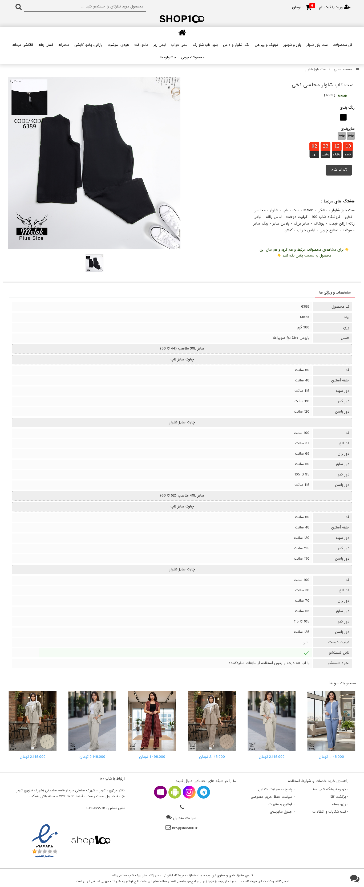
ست (296, 210)
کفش (289, 230)
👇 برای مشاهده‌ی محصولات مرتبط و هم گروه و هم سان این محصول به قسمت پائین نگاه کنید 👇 (304, 253)
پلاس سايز (281, 223)
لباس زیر (159, 45)
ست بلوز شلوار (316, 45)
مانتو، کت (141, 45)
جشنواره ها (168, 57)
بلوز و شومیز (292, 45)
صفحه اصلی (343, 69)
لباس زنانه (274, 217)
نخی (348, 217)
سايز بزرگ (301, 223)
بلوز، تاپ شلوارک (205, 45)
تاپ (285, 210)
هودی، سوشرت (118, 45)
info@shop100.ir (184, 828)
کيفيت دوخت (296, 217)
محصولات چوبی (192, 57)
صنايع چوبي (328, 230)
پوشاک (319, 223)
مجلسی (259, 210)
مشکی (322, 210)
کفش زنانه (45, 45)
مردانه (347, 230)
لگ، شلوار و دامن (236, 45)
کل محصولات (342, 45)
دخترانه (63, 45)
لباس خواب (179, 45)
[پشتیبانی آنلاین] (354, 879)
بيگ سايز (260, 223)
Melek (308, 210)
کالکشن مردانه (22, 45)
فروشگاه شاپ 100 (326, 217)
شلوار (274, 210)
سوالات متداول (184, 818)
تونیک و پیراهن (266, 45)
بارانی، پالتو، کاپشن (88, 45)
